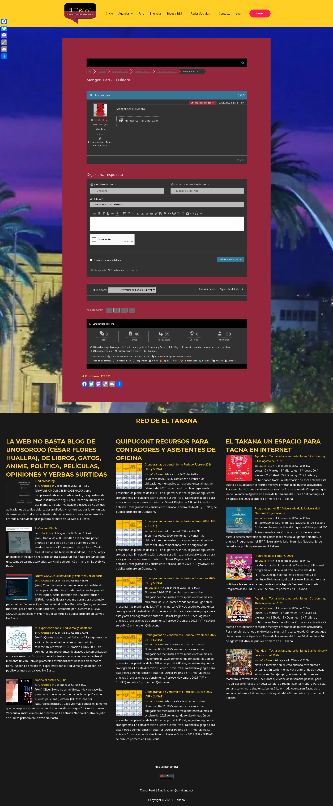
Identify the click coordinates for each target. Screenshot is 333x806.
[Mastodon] (4, 35)
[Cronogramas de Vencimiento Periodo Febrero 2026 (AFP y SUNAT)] (129, 476)
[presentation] (94, 213)
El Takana (244, 441)
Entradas (155, 13)
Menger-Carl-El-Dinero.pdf (141, 120)
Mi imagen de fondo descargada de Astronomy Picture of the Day (144, 347)
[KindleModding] (19, 492)
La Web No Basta (35, 441)
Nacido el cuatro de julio (50, 680)
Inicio (109, 13)
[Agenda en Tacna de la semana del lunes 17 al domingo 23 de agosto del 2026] (239, 467)
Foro (141, 13)
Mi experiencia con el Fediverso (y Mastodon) (64, 628)
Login (239, 13)
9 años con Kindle (46, 528)
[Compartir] (4, 56)
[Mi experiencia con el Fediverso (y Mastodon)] (19, 639)
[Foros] (90, 71)
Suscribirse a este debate (107, 260)
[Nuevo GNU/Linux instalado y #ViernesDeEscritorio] (19, 587)
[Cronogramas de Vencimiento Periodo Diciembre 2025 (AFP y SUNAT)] (129, 589)
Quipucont (135, 441)
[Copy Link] (4, 42)
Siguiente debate (230, 289)
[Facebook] (4, 21)
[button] (131, 13)
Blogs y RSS (174, 13)
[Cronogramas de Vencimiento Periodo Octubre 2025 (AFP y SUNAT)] (129, 703)
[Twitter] (4, 28)
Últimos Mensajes (102, 350)
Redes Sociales (200, 13)
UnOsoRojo (101, 120)
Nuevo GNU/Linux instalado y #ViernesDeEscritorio (69, 576)
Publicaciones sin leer (129, 350)
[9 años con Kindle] (19, 539)
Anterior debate (207, 289)
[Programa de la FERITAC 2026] (239, 567)
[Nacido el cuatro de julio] (19, 691)
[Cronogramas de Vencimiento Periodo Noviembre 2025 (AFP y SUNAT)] (129, 646)
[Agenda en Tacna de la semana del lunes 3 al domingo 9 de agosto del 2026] (239, 662)
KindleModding (45, 481)
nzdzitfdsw (224, 347)
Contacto (224, 13)
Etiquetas (152, 350)
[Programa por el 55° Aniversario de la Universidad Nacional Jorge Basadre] (239, 520)
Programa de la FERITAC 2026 (274, 556)
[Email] (4, 49)
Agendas (124, 13)
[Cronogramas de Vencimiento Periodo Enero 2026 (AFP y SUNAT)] (129, 532)
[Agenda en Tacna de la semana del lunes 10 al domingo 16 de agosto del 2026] (239, 610)
